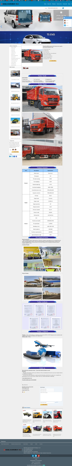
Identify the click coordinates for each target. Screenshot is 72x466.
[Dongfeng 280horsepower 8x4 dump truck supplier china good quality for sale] (32, 56)
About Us (49, 3)
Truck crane (13, 48)
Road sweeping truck (14, 55)
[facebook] (16, 156)
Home (45, 3)
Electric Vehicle (13, 47)
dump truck (26, 384)
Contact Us (65, 3)
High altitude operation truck (15, 58)
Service (67, 20)
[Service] (10, 149)
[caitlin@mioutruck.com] (24, 392)
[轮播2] (36, 43)
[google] (14, 156)
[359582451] (22, 392)
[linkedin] (10, 156)
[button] (1, 26)
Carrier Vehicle (13, 62)
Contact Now (15, 152)
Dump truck (13, 50)
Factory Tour (59, 3)
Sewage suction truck (14, 59)
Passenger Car (13, 63)
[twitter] (12, 156)
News (69, 3)
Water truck (13, 54)
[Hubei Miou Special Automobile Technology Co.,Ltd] (10, 5)
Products (54, 3)
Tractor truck (13, 51)
